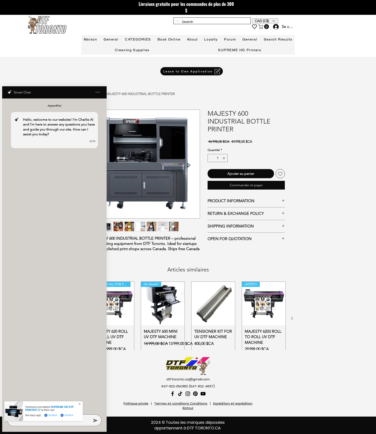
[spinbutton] (218, 158)
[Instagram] (188, 394)
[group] (188, 318)
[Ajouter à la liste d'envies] (280, 173)
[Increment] (224, 158)
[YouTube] (203, 394)
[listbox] (265, 21)
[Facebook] (173, 394)
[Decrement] (211, 158)
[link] (264, 26)
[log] (54, 255)
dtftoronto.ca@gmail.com (188, 379)
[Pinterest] (195, 394)
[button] (265, 21)
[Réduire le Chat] (97, 92)
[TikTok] (180, 394)
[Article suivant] (292, 318)
